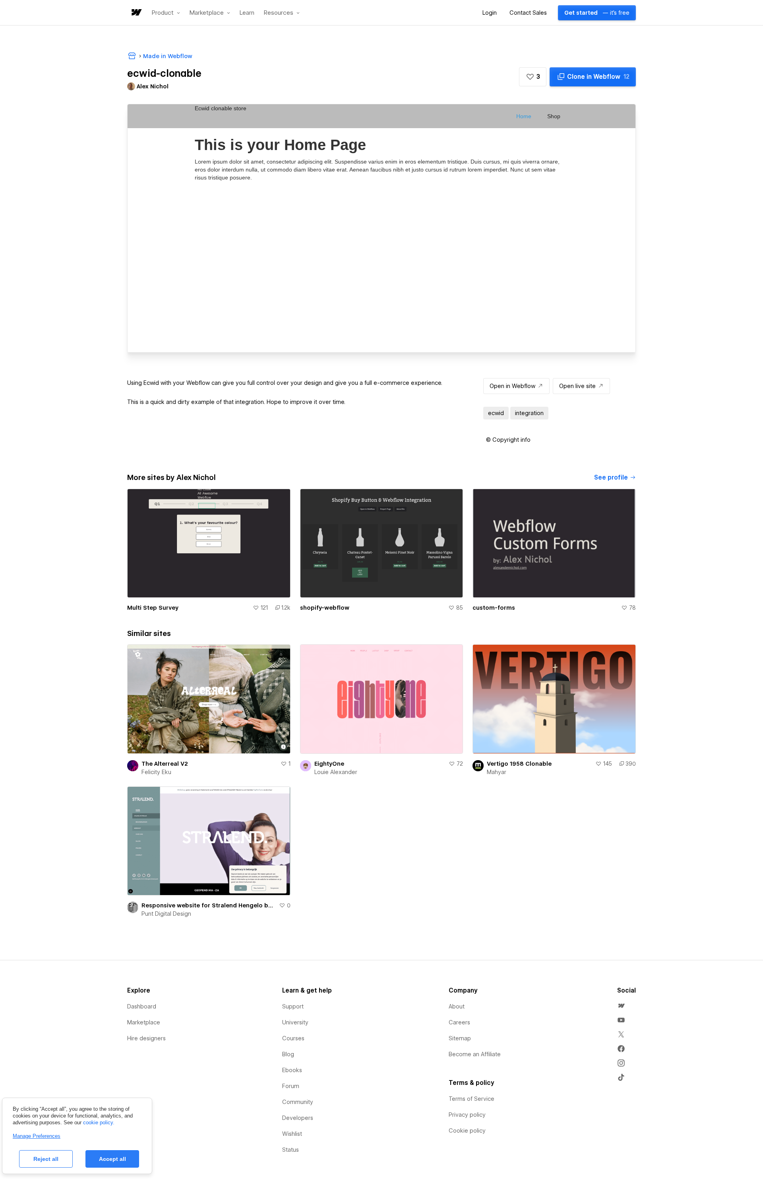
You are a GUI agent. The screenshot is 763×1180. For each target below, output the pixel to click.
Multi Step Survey (152, 608)
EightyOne (329, 764)
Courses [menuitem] (293, 1038)
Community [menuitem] (297, 1102)
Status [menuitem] (290, 1150)
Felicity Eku (156, 772)
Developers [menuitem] (297, 1118)
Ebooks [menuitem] (292, 1070)
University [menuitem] (295, 1022)
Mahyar (496, 772)
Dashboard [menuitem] (141, 1006)
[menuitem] (621, 1006)
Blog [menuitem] (288, 1054)
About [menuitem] (457, 1006)
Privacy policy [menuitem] (467, 1115)
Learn (247, 13)
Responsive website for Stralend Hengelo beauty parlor (208, 905)
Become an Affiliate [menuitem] (475, 1054)
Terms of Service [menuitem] (471, 1099)
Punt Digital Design (166, 914)
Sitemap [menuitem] (460, 1038)
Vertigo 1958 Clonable (519, 764)
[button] (166, 12)
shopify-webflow (324, 608)
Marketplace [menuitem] (143, 1022)
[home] (136, 13)
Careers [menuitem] (459, 1022)
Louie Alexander (335, 772)
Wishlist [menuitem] (292, 1134)
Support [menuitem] (293, 1006)
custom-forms (494, 608)
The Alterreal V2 (164, 764)
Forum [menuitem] (290, 1086)
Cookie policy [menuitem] (467, 1130)
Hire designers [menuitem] (146, 1038)
